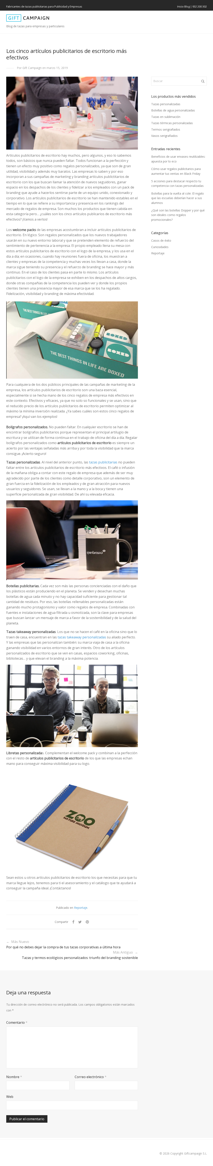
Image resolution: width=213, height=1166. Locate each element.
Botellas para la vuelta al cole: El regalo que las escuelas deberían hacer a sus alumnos (177, 198)
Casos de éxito (161, 240)
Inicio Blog (183, 6)
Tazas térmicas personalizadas (172, 123)
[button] (203, 81)
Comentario (16, 1022)
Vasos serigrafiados (164, 136)
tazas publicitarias (103, 462)
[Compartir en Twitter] (80, 922)
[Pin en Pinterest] (87, 922)
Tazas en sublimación (165, 117)
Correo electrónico (90, 1077)
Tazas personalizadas (165, 104)
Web (9, 1096)
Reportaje (80, 908)
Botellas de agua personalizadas (173, 110)
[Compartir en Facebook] (73, 922)
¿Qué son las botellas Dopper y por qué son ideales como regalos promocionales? (178, 215)
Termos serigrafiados (165, 129)
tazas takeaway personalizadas (82, 637)
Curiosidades (159, 247)
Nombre (14, 1077)
